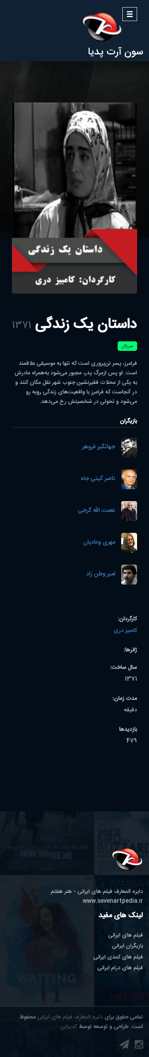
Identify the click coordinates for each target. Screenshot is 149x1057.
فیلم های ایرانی (125, 935)
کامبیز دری (125, 630)
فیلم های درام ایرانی (120, 968)
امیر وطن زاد (100, 574)
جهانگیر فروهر (98, 447)
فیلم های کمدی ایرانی (118, 957)
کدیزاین (68, 1027)
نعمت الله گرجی (96, 510)
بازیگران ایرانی (127, 946)
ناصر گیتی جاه (98, 479)
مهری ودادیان (99, 542)
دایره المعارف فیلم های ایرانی (70, 1017)
